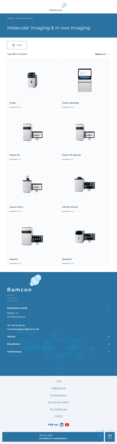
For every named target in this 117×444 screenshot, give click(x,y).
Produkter (10, 18)
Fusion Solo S (16, 207)
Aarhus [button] (11, 336)
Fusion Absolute (70, 103)
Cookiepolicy (58, 395)
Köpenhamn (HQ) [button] (17, 308)
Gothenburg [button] (14, 351)
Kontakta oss (58, 409)
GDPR (58, 416)
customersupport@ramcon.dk (23, 329)
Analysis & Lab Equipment (24, 18)
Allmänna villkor (58, 402)
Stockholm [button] (13, 344)
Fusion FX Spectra (71, 155)
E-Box (13, 103)
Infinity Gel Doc (70, 207)
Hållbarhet (59, 388)
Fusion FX (15, 155)
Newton (14, 259)
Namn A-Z (100, 54)
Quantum (67, 259)
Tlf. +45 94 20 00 (16, 325)
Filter (19, 45)
